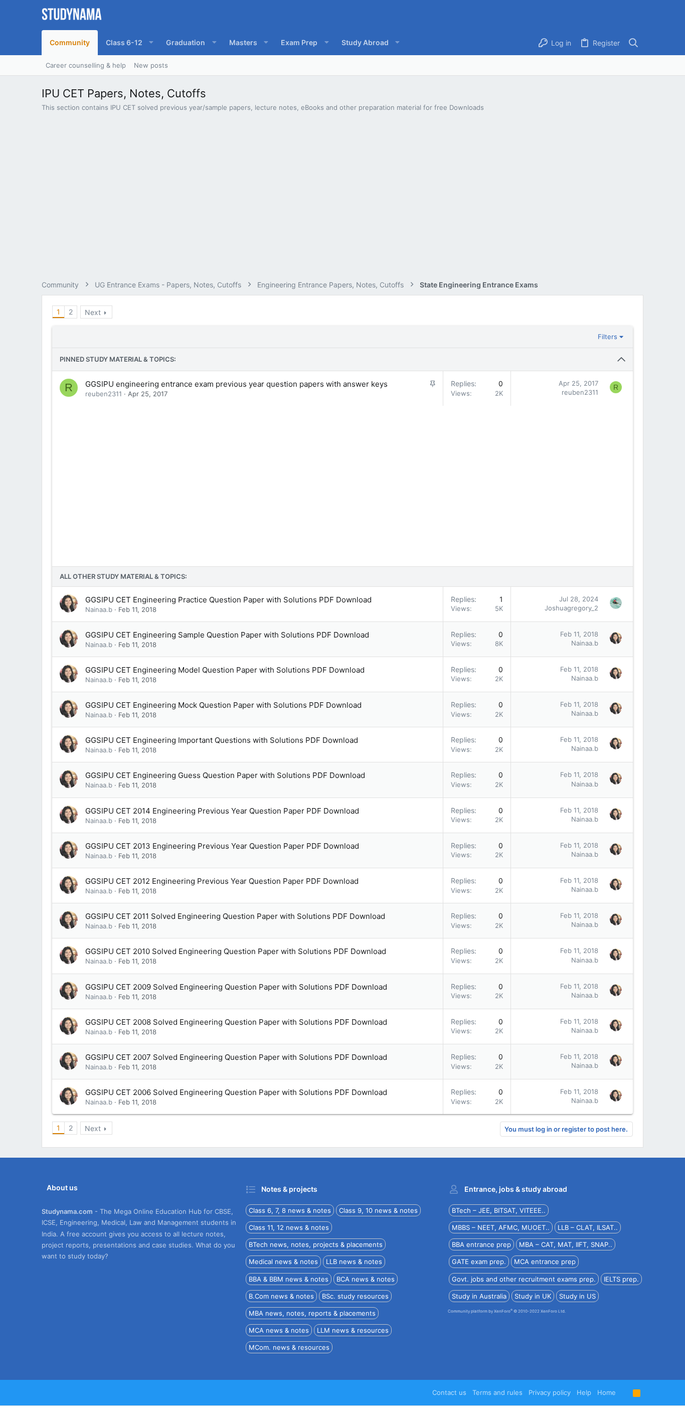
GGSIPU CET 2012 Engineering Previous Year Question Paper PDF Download (222, 881)
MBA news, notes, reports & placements (312, 1313)
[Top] (624, 1392)
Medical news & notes (283, 1261)
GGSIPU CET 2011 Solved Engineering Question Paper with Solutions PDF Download (235, 916)
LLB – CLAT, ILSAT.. (588, 1227)
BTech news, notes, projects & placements (316, 1244)
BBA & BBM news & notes (288, 1279)
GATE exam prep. (479, 1261)
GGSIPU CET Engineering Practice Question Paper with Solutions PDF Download (228, 599)
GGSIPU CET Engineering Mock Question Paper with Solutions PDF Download (223, 705)
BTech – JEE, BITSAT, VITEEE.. (499, 1210)
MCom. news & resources (289, 1347)
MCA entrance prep (545, 1261)
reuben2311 (103, 394)
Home (606, 1392)
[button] (128, 42)
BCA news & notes (365, 1279)
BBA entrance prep (481, 1244)
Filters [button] (607, 337)
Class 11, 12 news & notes (289, 1227)
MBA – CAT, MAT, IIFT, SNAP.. (565, 1244)
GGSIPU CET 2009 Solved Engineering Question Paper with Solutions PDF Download (236, 987)
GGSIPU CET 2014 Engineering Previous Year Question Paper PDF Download (222, 811)
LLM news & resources (353, 1330)
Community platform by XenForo (507, 1311)
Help (584, 1392)
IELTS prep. (621, 1279)
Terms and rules (497, 1392)
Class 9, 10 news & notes (378, 1210)
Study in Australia (479, 1296)
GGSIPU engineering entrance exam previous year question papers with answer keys (236, 384)
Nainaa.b (98, 609)
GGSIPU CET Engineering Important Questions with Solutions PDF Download (221, 740)
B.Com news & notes (281, 1296)
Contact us (449, 1392)
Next (93, 312)
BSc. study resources (355, 1296)
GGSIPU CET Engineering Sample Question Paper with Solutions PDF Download (227, 635)
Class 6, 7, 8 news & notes (290, 1210)
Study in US (577, 1296)
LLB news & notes (354, 1261)
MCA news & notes (279, 1330)
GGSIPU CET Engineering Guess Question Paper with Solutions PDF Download (225, 775)
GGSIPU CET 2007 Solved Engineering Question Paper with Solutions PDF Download (236, 1057)
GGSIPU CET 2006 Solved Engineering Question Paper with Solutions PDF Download (236, 1092)
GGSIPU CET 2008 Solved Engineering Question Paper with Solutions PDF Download (236, 1022)
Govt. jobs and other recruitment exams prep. (524, 1279)
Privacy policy (550, 1392)
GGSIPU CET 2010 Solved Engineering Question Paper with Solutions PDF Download (235, 951)
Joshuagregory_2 (571, 608)
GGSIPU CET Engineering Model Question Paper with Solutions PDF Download (225, 670)
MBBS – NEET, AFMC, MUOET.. (501, 1227)
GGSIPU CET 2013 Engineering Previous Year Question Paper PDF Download (222, 846)
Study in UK (533, 1296)
